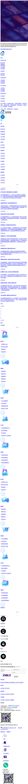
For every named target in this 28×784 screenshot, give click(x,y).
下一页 (2, 320)
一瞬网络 (8, 731)
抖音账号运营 (10, 103)
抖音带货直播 (18, 103)
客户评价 (3, 75)
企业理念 (3, 89)
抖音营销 (10, 106)
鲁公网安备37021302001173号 (9, 727)
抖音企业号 (19, 105)
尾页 (2, 322)
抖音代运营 (3, 60)
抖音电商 (5, 106)
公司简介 (3, 88)
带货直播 (3, 65)
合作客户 (3, 71)
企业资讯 (3, 81)
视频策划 (3, 64)
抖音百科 (3, 83)
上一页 (2, 306)
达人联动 (3, 67)
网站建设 (3, 731)
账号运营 (3, 62)
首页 (2, 57)
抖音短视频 (13, 105)
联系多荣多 (3, 93)
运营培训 (3, 68)
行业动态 (3, 80)
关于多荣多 (3, 85)
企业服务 (3, 91)
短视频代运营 (8, 49)
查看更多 (3, 607)
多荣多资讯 (3, 77)
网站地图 (3, 49)
